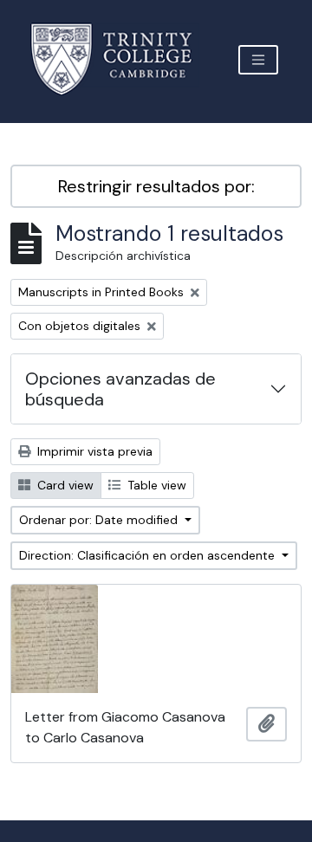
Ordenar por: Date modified (100, 520)
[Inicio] (121, 59)
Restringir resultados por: (156, 186)
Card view (64, 485)
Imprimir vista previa (93, 451)
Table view (155, 485)
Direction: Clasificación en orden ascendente (148, 555)
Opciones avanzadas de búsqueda (120, 389)
